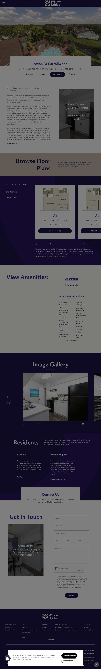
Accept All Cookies (69, 655)
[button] (7, 658)
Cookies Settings (69, 660)
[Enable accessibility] (96, 664)
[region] (46, 658)
